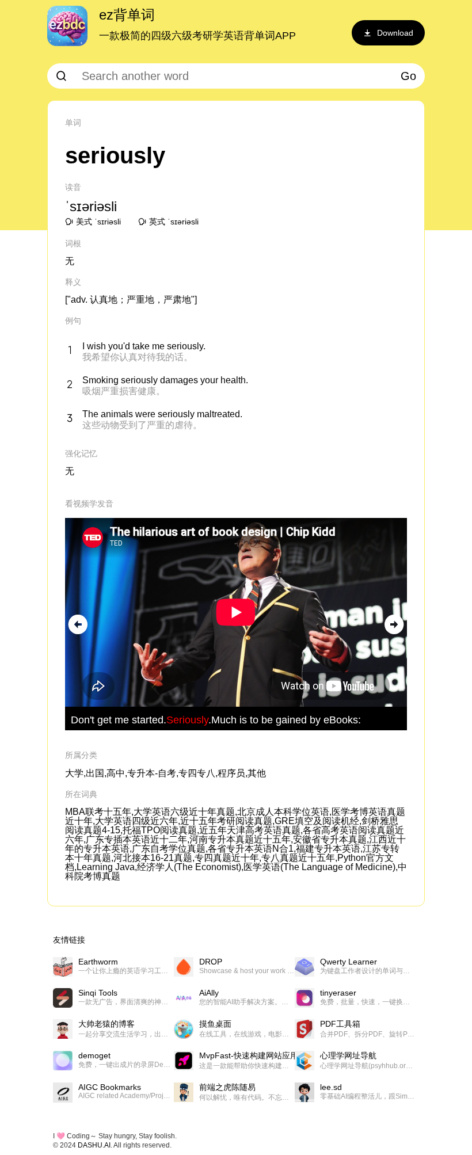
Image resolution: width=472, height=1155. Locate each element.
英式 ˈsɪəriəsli (174, 221)
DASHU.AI (94, 1145)
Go (408, 76)
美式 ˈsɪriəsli (98, 221)
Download (395, 32)
